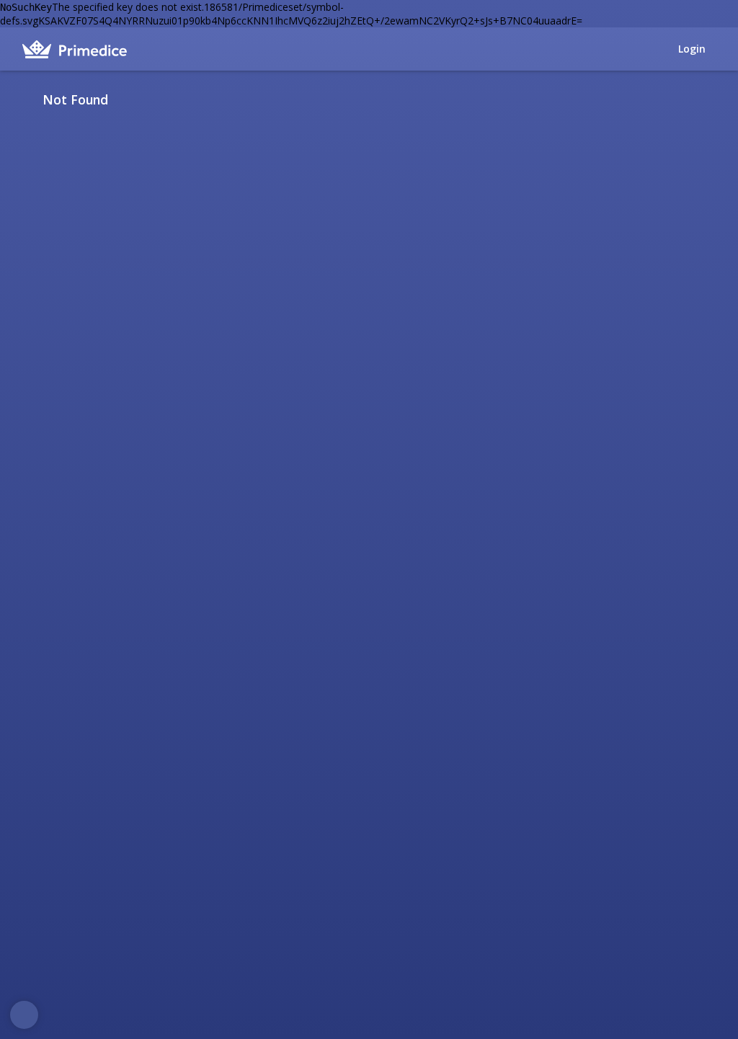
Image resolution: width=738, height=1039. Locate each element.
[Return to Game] (711, 99)
